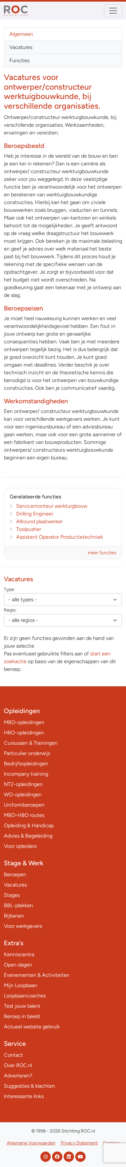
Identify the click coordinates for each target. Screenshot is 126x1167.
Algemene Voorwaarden (31, 1143)
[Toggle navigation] (113, 10)
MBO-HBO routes (24, 815)
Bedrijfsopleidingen (26, 763)
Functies (19, 60)
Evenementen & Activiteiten (36, 975)
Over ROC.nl (18, 1065)
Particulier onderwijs (27, 753)
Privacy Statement (79, 1143)
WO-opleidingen (23, 794)
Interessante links (24, 1096)
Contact (13, 1055)
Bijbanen (14, 916)
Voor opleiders (20, 846)
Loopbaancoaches (25, 996)
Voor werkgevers (23, 926)
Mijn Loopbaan (20, 985)
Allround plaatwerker (39, 521)
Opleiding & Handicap (29, 825)
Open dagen (18, 965)
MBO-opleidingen (24, 722)
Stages (12, 895)
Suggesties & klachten (29, 1086)
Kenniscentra (19, 954)
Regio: (10, 610)
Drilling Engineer (34, 514)
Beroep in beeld (22, 1016)
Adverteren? (18, 1076)
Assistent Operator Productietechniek (59, 537)
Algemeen (21, 34)
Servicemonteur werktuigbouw (51, 506)
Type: (9, 589)
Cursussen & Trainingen (31, 743)
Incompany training (26, 774)
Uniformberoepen (24, 805)
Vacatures (20, 47)
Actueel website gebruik (32, 1027)
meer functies (102, 552)
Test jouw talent (22, 1006)
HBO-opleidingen (24, 733)
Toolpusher (28, 529)
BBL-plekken (18, 905)
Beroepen (15, 874)
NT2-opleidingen (23, 784)
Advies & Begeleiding (28, 836)
